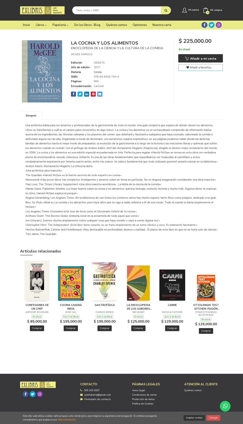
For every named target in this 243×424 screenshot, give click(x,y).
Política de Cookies (143, 403)
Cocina (98, 72)
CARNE (172, 305)
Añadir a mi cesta (202, 58)
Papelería (59, 25)
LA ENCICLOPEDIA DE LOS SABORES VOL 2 (138, 306)
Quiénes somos (193, 390)
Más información (67, 419)
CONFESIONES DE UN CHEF (37, 306)
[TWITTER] (212, 25)
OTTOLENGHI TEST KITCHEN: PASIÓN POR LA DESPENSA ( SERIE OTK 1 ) (206, 306)
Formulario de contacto (97, 399)
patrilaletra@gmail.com (97, 394)
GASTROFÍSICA (105, 305)
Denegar (213, 417)
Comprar (37, 328)
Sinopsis (31, 115)
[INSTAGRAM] (219, 25)
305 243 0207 (92, 390)
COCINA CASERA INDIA (71, 306)
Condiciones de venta (144, 394)
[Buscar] (166, 10)
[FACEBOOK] (204, 25)
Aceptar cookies (194, 417)
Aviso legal (138, 390)
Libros (40, 25)
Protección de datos (143, 399)
